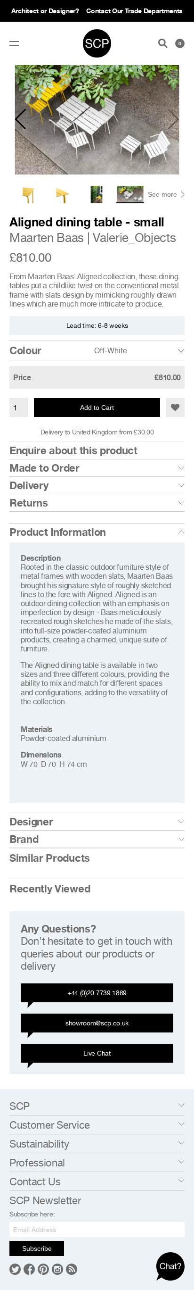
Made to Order (44, 468)
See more (162, 194)
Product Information (57, 532)
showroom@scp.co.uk (97, 1023)
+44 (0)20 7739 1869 (97, 993)
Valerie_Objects (134, 237)
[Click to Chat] (170, 1266)
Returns (28, 503)
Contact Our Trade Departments (134, 11)
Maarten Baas (46, 237)
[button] (20, 119)
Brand (23, 839)
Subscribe (37, 1248)
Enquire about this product (73, 450)
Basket (179, 43)
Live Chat (96, 1053)
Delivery (28, 485)
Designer (31, 822)
